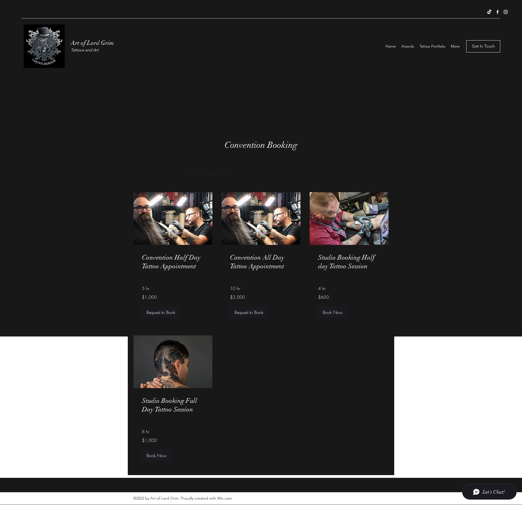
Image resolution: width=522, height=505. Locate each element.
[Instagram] (505, 12)
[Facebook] (497, 12)
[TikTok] (489, 12)
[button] (161, 312)
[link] (208, 169)
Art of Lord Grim (92, 42)
